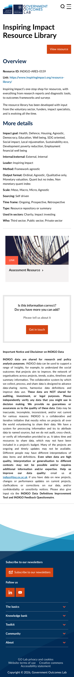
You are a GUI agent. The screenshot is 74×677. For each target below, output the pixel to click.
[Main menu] (69, 6)
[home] (25, 9)
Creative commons (51, 662)
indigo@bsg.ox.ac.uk (15, 477)
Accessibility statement (36, 666)
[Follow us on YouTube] (20, 592)
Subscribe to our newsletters (32, 572)
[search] (62, 6)
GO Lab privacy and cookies (35, 659)
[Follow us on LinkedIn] (10, 592)
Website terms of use (22, 662)
